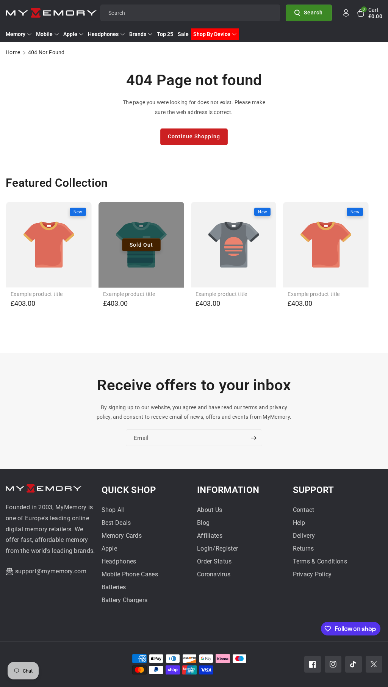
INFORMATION (228, 490)
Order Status (214, 561)
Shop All (113, 509)
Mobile (44, 34)
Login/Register (217, 548)
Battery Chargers (125, 600)
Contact (303, 509)
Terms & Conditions (320, 561)
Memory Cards (122, 535)
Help (299, 522)
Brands (137, 34)
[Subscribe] (253, 438)
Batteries (114, 587)
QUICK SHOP (129, 490)
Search (313, 12)
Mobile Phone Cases (130, 574)
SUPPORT (313, 490)
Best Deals (116, 522)
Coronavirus (213, 574)
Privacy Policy (312, 574)
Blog (203, 522)
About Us (209, 509)
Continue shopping (194, 136)
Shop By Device (211, 34)
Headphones (103, 34)
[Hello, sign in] (346, 12)
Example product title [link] (37, 294)
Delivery (304, 535)
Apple (70, 34)
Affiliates (209, 535)
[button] (369, 12)
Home (13, 52)
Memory (15, 34)
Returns (303, 548)
